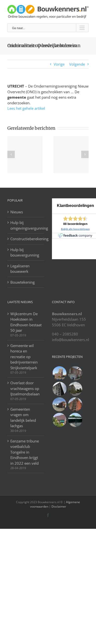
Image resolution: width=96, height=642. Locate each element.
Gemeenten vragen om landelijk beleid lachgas (23, 417)
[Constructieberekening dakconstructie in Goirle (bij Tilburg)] (59, 404)
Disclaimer (58, 506)
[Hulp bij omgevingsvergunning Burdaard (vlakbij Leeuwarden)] (59, 420)
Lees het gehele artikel (26, 108)
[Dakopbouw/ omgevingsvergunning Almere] (75, 373)
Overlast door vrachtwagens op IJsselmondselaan (25, 388)
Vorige (59, 64)
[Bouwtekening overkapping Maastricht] (75, 420)
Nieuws (16, 211)
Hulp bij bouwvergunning (24, 252)
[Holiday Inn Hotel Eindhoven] (59, 389)
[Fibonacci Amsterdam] (59, 373)
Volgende (77, 64)
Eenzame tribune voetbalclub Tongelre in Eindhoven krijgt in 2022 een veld (24, 452)
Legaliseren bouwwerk (20, 268)
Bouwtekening (22, 282)
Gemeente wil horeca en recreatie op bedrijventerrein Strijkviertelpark (24, 356)
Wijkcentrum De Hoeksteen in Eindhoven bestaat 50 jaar (26, 322)
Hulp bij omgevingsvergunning (26, 225)
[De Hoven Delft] (75, 404)
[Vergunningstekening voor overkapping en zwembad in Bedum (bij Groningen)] (75, 389)
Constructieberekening (26, 238)
